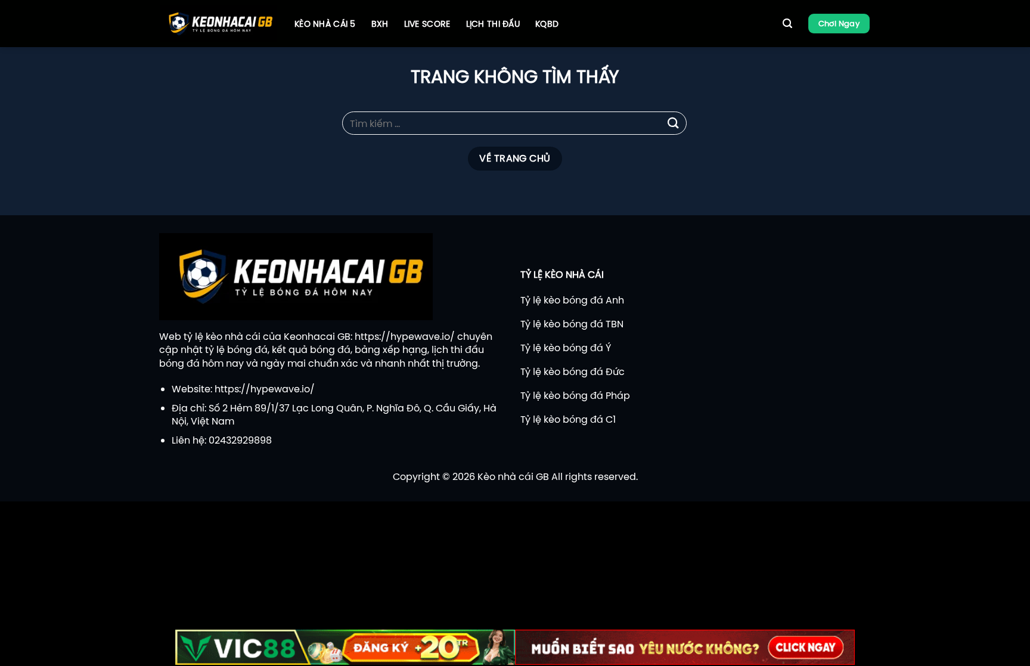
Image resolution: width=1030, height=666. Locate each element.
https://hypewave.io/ (405, 336)
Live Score (427, 24)
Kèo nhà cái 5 (325, 24)
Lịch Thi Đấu (493, 24)
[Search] (787, 23)
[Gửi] (673, 123)
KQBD (547, 24)
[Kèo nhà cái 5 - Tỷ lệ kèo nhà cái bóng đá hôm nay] (218, 23)
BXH (380, 24)
